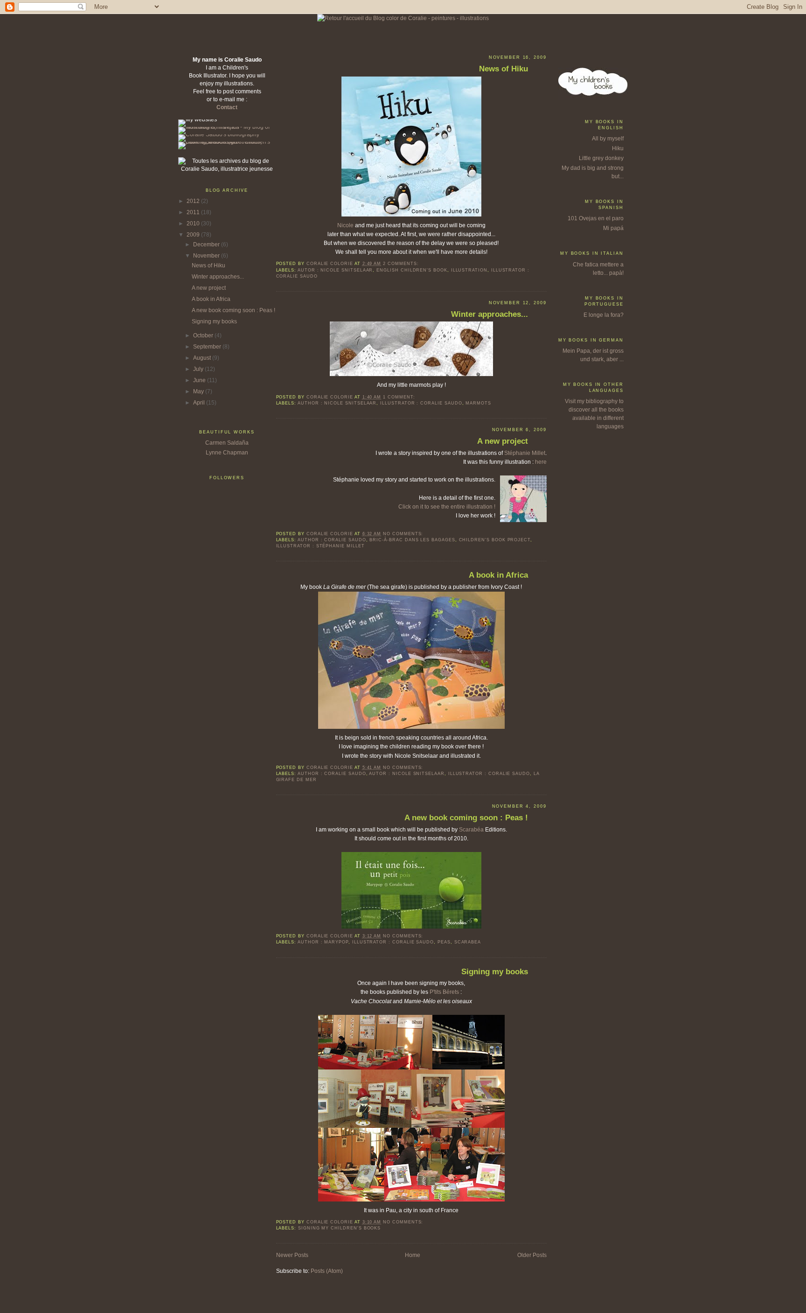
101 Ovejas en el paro (596, 218)
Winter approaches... (218, 276)
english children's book (411, 270)
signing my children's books (339, 1228)
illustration (469, 270)
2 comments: (401, 263)
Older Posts (532, 1255)
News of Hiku (208, 265)
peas (444, 942)
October (204, 335)
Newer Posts (292, 1255)
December (207, 244)
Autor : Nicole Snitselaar (335, 270)
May (199, 391)
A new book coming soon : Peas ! (233, 310)
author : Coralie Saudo (332, 540)
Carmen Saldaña (227, 443)
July (199, 369)
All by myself (608, 138)
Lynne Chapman (227, 452)
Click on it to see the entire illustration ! (446, 506)
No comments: (404, 533)
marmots (478, 403)
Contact (226, 107)
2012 (194, 201)
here (541, 462)
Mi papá (613, 228)
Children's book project (495, 540)
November (207, 255)
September (207, 346)
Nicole (346, 225)
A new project (209, 288)
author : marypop (323, 942)
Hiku (618, 148)
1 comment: (400, 397)
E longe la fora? (604, 315)
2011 (194, 212)
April (199, 402)
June (200, 380)
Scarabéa (471, 829)
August (202, 358)
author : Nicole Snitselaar (337, 403)
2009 (194, 234)
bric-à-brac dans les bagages (412, 540)
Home (412, 1255)
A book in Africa (211, 299)
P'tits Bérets (444, 992)
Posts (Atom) (327, 1271)
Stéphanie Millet (524, 453)
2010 (194, 223)
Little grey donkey (601, 158)
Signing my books (214, 321)
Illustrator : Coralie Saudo (421, 403)
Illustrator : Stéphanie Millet (320, 546)
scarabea (467, 942)
